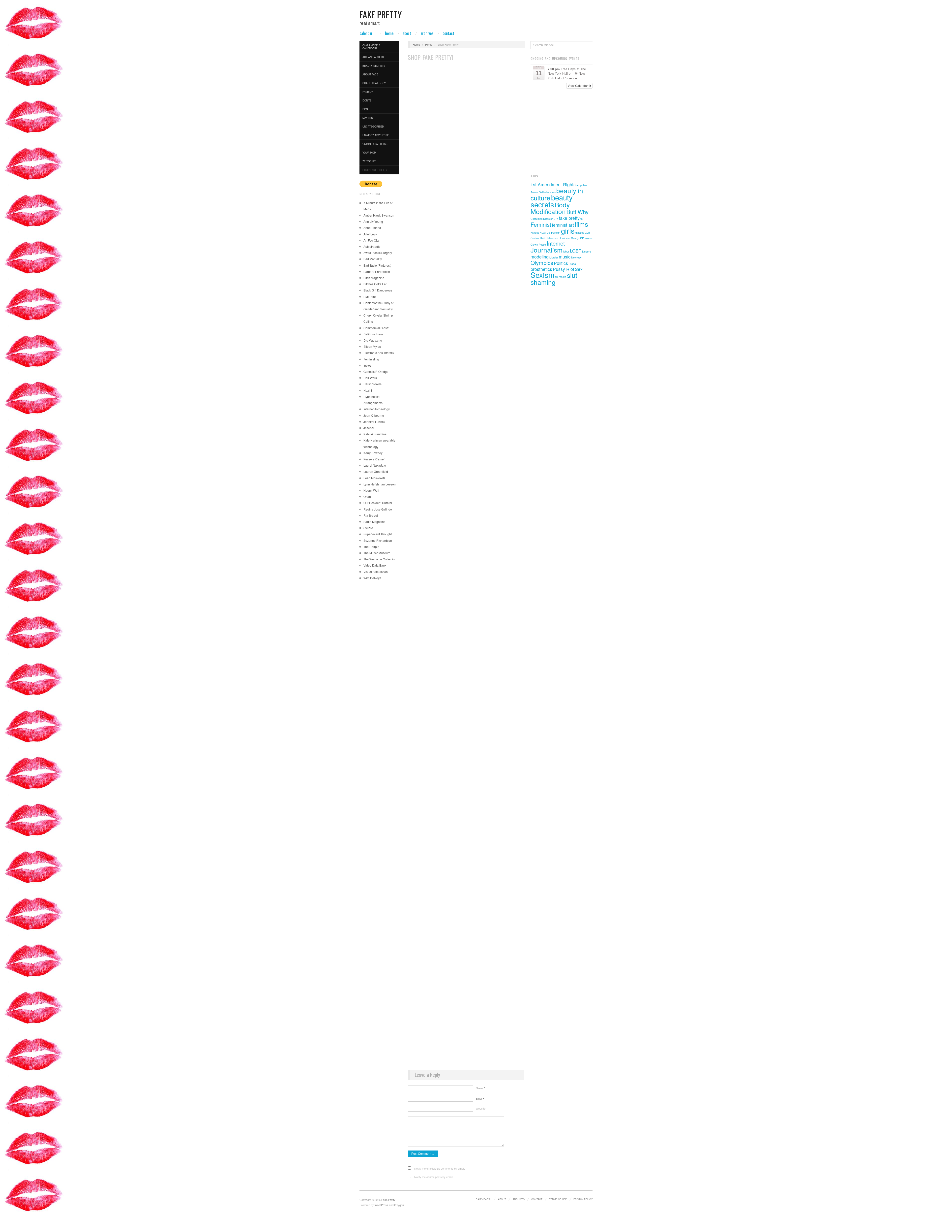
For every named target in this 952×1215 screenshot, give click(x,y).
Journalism (547, 249)
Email (480, 1098)
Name (480, 1088)
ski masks (560, 277)
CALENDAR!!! (367, 33)
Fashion (367, 92)
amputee (581, 185)
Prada (572, 264)
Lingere (586, 251)
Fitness (535, 232)
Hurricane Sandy (569, 238)
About (407, 33)
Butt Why (577, 212)
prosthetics (541, 269)
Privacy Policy (583, 1199)
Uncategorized (373, 126)
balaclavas (549, 192)
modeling (540, 257)
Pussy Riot (563, 269)
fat (581, 219)
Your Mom (369, 152)
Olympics (542, 262)
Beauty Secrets (373, 65)
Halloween (552, 238)
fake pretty (569, 218)
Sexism (542, 274)
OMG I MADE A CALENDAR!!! (371, 47)
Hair (542, 238)
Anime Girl (537, 192)
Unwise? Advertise (375, 135)
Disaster (548, 219)
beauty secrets (552, 200)
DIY (556, 219)
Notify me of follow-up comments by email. (439, 1168)
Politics (561, 263)
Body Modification (550, 208)
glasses (579, 232)
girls (568, 230)
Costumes (536, 219)
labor (566, 251)
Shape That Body (374, 83)
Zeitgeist (369, 161)
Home (389, 33)
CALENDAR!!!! (483, 1199)
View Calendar (578, 86)
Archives (426, 33)
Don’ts (367, 100)
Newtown (576, 257)
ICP (581, 238)
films (581, 223)
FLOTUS (545, 232)
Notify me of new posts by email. (433, 1177)
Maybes (367, 118)
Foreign (555, 232)
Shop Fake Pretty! (375, 170)
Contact (448, 33)
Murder (553, 257)
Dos (365, 109)
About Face (370, 74)
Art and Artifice (374, 57)
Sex (579, 269)
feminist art (563, 225)
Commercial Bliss (374, 144)
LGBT (575, 251)
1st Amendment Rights (553, 184)
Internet (556, 243)
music (564, 257)
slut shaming (554, 278)
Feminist (541, 224)
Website (480, 1108)
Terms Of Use (558, 1199)
